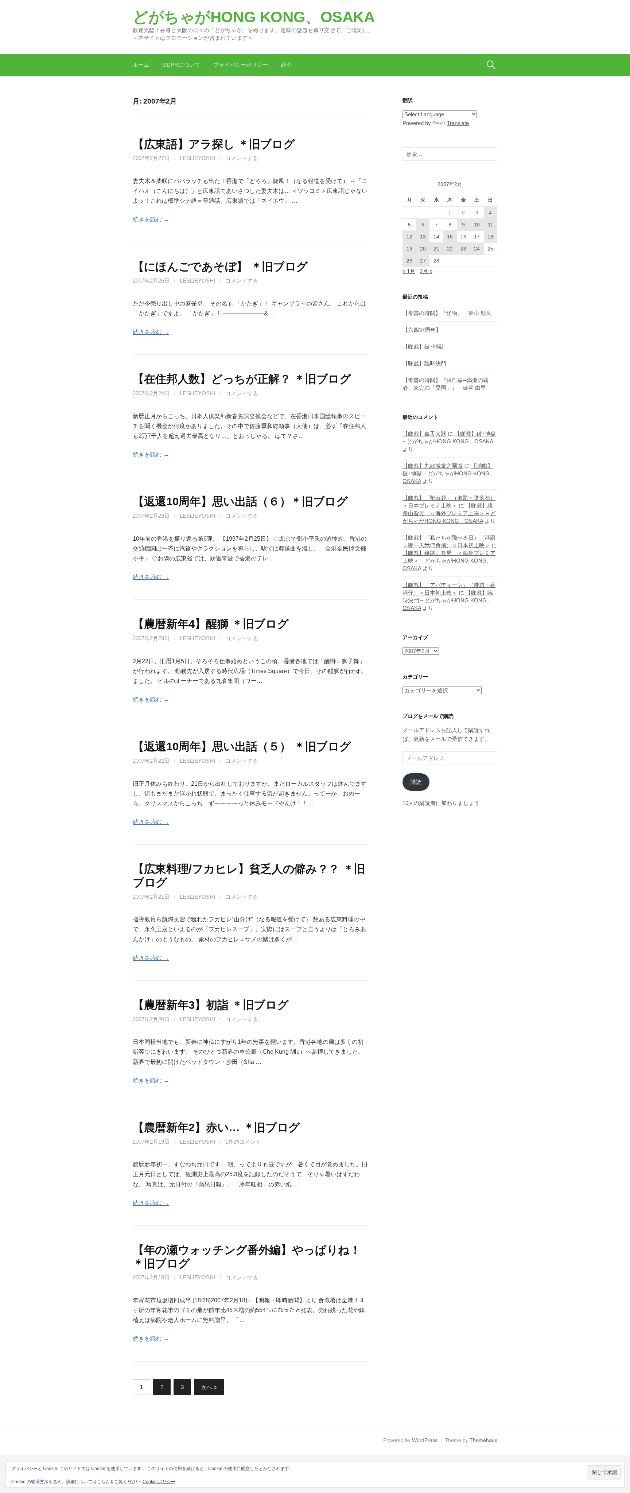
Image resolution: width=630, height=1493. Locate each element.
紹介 (286, 65)
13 (423, 237)
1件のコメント (243, 1142)
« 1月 (408, 271)
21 (436, 249)
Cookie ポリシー (159, 1481)
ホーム (141, 65)
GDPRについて (181, 65)
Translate (458, 123)
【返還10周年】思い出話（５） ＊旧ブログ (242, 746)
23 (463, 249)
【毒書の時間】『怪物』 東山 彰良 (446, 313)
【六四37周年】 (421, 330)
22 (450, 249)
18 (490, 237)
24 (477, 249)
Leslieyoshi (197, 158)
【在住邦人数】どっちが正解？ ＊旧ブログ (242, 379)
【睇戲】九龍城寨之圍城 (432, 466)
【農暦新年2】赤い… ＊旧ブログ (216, 1127)
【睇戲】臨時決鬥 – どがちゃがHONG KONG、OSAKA (447, 600)
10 (477, 225)
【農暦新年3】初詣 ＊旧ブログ (210, 1005)
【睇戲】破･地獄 (423, 346)
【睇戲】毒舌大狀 (424, 434)
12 (409, 237)
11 (490, 225)
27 (423, 261)
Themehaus (483, 1440)
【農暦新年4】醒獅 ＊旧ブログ (210, 624)
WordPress (425, 1440)
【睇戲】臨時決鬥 (424, 363)
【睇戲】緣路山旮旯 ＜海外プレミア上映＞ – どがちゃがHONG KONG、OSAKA (449, 513)
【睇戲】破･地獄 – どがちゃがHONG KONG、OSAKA (448, 473)
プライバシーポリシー (240, 65)
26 (409, 261)
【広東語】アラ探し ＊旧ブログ (214, 144)
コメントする (241, 158)
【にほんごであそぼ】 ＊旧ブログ (220, 266)
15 (450, 237)
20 (423, 249)
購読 (416, 782)
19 (409, 249)
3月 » (426, 271)
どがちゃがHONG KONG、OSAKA (254, 17)
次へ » (209, 1387)
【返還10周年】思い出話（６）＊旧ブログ (240, 501)
